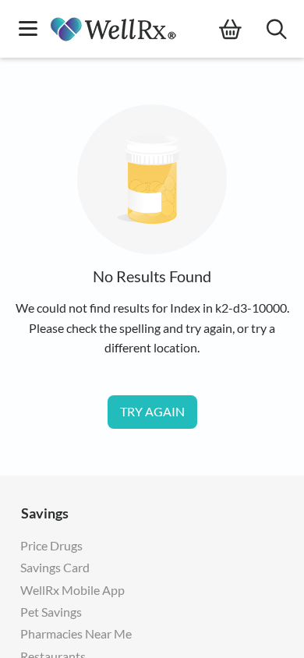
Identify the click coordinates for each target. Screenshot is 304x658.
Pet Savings (51, 611)
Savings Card (55, 567)
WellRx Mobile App (72, 589)
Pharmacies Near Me (76, 633)
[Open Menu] (28, 30)
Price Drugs (51, 545)
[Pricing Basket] (243, 29)
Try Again (152, 411)
